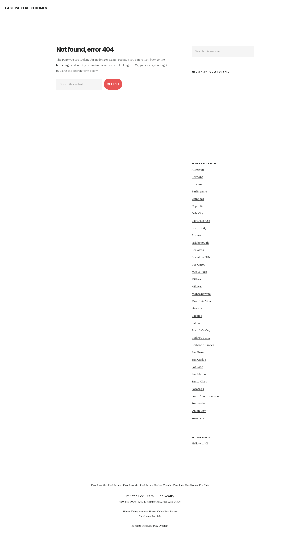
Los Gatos (198, 264)
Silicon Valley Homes (135, 511)
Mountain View (201, 301)
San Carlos (199, 359)
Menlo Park (199, 272)
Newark (197, 308)
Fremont (198, 235)
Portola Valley (201, 330)
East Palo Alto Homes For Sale (191, 485)
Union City (199, 410)
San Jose (197, 367)
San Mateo (199, 374)
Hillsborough (200, 242)
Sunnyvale (198, 403)
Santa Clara (199, 381)
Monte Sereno (201, 293)
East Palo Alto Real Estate (106, 485)
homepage (63, 65)
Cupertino (198, 206)
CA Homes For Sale (150, 516)
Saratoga (198, 388)
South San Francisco (205, 396)
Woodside (198, 418)
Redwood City (201, 337)
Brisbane (197, 184)
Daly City (197, 213)
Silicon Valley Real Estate (163, 511)
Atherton (198, 169)
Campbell (198, 198)
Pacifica (197, 315)
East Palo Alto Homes (26, 8)
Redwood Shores (203, 345)
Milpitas (197, 286)
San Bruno (198, 352)
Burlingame (199, 191)
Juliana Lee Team (140, 496)
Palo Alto (197, 323)
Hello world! (200, 443)
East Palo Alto (201, 220)
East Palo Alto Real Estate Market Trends (147, 485)
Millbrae (197, 279)
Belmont (197, 177)
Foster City (199, 228)
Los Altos (198, 250)
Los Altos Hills (201, 257)
